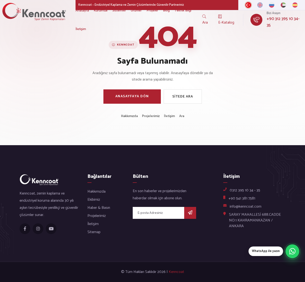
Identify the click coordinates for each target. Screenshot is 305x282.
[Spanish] (295, 5)
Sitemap (94, 232)
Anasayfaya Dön (132, 96)
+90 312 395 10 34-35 (283, 22)
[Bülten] (190, 213)
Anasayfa (82, 10)
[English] (260, 5)
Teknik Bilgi (182, 10)
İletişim (81, 29)
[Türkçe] (248, 5)
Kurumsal (100, 10)
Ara (181, 116)
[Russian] (271, 5)
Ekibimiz (93, 199)
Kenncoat (176, 272)
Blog (166, 10)
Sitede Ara (182, 96)
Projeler (152, 10)
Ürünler (136, 10)
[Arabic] (283, 5)
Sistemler (119, 10)
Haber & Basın (98, 208)
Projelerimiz (151, 116)
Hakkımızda (129, 116)
